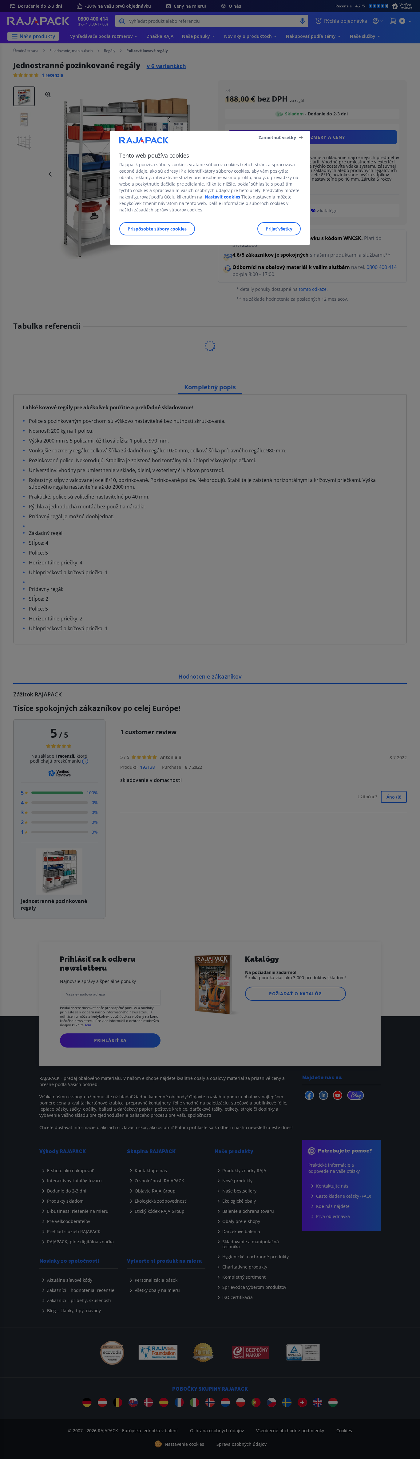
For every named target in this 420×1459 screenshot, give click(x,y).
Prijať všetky (279, 229)
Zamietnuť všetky (277, 137)
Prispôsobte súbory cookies (157, 229)
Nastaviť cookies (222, 197)
